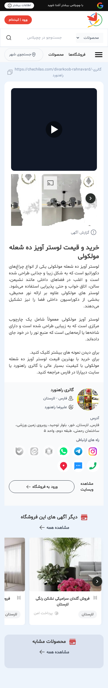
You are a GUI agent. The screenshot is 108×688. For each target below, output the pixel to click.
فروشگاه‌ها (77, 54)
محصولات (56, 54)
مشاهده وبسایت (87, 486)
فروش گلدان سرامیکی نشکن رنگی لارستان (62, 601)
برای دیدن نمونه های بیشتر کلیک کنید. (64, 353)
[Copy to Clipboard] (10, 72)
